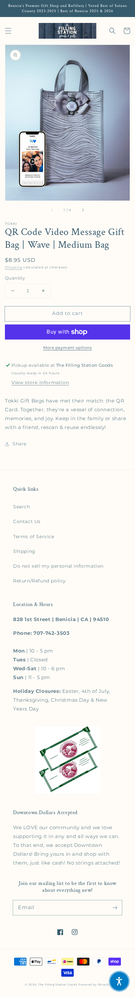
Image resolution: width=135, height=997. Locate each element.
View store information (40, 382)
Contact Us (27, 521)
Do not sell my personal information (58, 566)
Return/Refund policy (39, 581)
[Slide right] (82, 210)
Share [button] (19, 444)
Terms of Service (33, 536)
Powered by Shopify (94, 984)
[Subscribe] (114, 907)
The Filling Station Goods (57, 984)
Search (21, 507)
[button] (8, 31)
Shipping (13, 267)
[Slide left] (52, 210)
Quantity (15, 278)
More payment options (67, 347)
